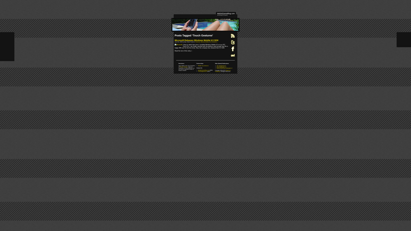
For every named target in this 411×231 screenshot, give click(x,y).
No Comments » (213, 41)
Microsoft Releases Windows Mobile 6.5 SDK (197, 40)
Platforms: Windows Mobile (202, 41)
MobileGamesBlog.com (203, 70)
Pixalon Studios (184, 66)
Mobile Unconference (203, 65)
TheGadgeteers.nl (202, 71)
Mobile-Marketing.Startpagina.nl (224, 68)
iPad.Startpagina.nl (221, 66)
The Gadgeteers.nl (221, 65)
